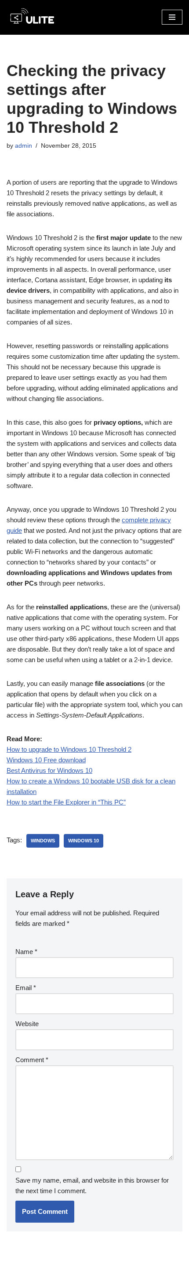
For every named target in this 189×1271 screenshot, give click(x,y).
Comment (31, 1059)
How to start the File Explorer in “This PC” (66, 802)
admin (23, 145)
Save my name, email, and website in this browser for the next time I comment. (92, 1185)
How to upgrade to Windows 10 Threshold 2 (69, 749)
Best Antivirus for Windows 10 (49, 770)
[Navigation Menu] (172, 17)
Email (25, 987)
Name (26, 951)
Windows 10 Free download (46, 760)
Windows (43, 840)
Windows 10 (83, 840)
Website (27, 1023)
